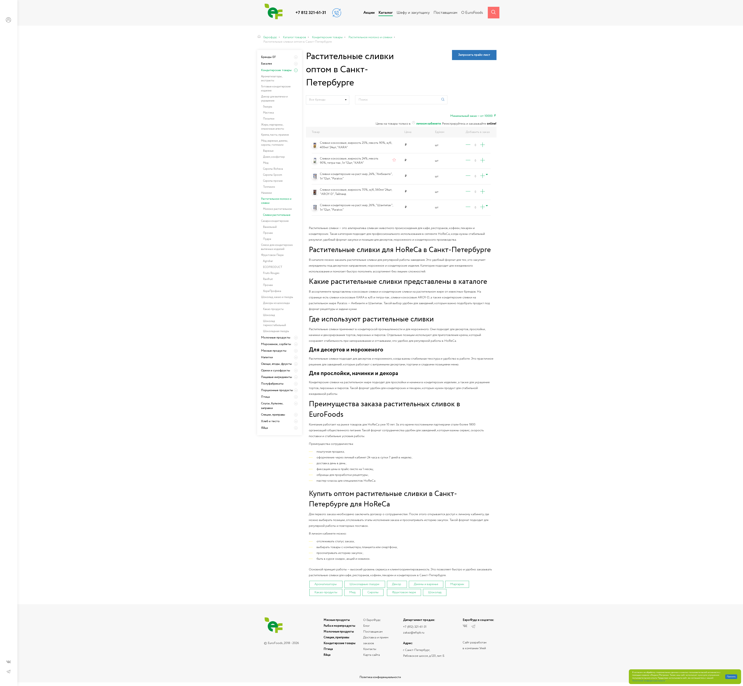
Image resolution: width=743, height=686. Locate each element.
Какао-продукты (325, 592)
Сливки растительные (276, 215)
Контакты (369, 649)
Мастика (268, 113)
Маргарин (457, 584)
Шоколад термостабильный (274, 323)
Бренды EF (268, 57)
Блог (366, 626)
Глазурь (267, 107)
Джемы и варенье (426, 584)
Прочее (268, 233)
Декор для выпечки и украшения (274, 99)
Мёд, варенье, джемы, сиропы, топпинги (274, 143)
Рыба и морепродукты (339, 626)
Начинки (266, 193)
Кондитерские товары (276, 70)
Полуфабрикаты (272, 383)
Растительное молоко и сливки (276, 201)
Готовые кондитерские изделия (276, 89)
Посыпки (268, 119)
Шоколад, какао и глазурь (277, 297)
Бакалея (266, 63)
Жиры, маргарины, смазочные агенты (272, 127)
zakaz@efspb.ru (413, 632)
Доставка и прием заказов (375, 640)
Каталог (385, 12)
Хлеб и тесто (270, 421)
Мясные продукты (273, 351)
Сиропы (372, 592)
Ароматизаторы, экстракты (271, 79)
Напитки (267, 357)
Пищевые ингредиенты (276, 377)
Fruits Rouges (271, 273)
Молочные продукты (275, 337)
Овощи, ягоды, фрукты (276, 364)
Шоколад (434, 592)
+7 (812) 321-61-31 (414, 627)
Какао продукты (273, 309)
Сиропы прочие (273, 181)
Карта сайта (371, 655)
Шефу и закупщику (413, 12)
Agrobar (268, 261)
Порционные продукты (277, 390)
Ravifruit (268, 279)
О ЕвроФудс (372, 620)
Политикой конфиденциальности (648, 680)
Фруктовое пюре (404, 592)
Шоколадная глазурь (276, 331)
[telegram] (8, 671)
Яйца (264, 428)
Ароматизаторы (325, 584)
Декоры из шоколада (276, 303)
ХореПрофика (272, 291)
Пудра (267, 239)
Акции (369, 12)
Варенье (268, 151)
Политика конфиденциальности (380, 677)
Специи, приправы (273, 414)
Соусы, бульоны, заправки (272, 405)
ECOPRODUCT (272, 267)
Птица (265, 397)
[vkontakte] (8, 662)
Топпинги (269, 187)
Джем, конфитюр (274, 157)
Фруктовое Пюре (272, 255)
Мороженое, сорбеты (276, 344)
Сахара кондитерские (275, 221)
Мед (352, 592)
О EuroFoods (472, 12)
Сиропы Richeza (273, 169)
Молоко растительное (277, 209)
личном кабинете (428, 124)
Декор (396, 584)
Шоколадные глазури (364, 584)
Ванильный (270, 227)
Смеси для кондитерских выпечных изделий (277, 247)
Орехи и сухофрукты (275, 370)
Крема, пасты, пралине (275, 135)
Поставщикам (445, 12)
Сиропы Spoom (272, 175)
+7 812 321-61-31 (310, 13)
